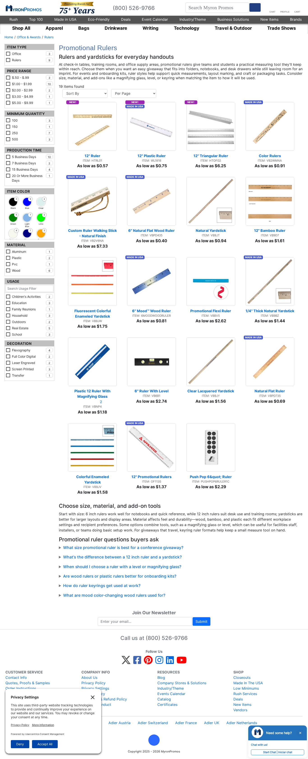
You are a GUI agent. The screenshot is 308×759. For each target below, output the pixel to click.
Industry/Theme (192, 19)
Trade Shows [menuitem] (281, 28)
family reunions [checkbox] (31, 309)
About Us (89, 677)
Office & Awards (29, 37)
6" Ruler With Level (151, 391)
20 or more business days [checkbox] (31, 178)
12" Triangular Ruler (210, 156)
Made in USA (65, 19)
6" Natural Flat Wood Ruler (151, 230)
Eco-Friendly (99, 19)
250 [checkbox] (31, 133)
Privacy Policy (93, 683)
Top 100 (36, 19)
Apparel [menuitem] (54, 28)
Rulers (48, 37)
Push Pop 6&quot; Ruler (211, 476)
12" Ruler (92, 156)
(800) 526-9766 (167, 638)
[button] (154, 740)
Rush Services (245, 693)
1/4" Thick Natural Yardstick (270, 311)
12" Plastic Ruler (152, 156)
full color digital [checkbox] (31, 356)
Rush (13, 19)
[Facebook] (137, 662)
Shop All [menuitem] (21, 28)
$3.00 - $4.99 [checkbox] (31, 96)
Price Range (19, 71)
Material (16, 245)
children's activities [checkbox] (31, 296)
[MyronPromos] (23, 8)
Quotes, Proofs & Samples (27, 683)
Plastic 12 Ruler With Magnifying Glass (92, 394)
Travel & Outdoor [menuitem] (233, 28)
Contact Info (16, 677)
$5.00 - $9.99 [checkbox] (31, 103)
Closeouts (242, 677)
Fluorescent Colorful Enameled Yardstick (93, 314)
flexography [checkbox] (31, 350)
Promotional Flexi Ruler (210, 311)
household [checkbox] (31, 315)
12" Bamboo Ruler (269, 230)
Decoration (19, 343)
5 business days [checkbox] (31, 157)
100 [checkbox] (31, 120)
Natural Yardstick (211, 230)
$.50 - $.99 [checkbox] (31, 77)
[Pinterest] (148, 662)
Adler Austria (119, 723)
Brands (296, 19)
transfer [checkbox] (31, 375)
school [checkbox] (31, 334)
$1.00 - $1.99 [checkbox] (31, 84)
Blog (161, 677)
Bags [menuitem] (83, 28)
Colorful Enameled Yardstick (93, 479)
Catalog (164, 699)
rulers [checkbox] (31, 60)
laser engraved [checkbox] (31, 363)
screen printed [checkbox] (31, 369)
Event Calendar (155, 19)
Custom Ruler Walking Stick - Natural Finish (92, 233)
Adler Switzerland (153, 723)
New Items (269, 19)
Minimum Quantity (26, 113)
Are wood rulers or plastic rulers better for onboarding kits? (119, 576)
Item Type (17, 47)
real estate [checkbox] (31, 328)
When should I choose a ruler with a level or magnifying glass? (122, 566)
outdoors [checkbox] (31, 322)
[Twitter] (126, 662)
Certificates (167, 704)
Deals (126, 19)
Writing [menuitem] (151, 28)
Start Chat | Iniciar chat (277, 752)
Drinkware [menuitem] (116, 28)
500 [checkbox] (31, 139)
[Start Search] (255, 7)
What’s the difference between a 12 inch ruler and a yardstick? (122, 557)
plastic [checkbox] (31, 258)
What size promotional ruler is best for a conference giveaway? (123, 547)
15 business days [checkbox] (31, 169)
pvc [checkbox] (31, 264)
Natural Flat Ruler (270, 391)
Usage (13, 281)
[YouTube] (181, 662)
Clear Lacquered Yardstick (210, 391)
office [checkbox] (31, 54)
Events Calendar (171, 693)
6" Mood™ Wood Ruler (151, 311)
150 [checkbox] (31, 127)
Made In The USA (248, 683)
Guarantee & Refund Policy (104, 699)
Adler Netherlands (241, 723)
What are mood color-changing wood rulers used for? (114, 595)
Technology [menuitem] (186, 28)
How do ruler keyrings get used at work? (101, 585)
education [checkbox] (31, 303)
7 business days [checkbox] (31, 163)
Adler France (186, 723)
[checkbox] (13, 201)
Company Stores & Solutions (181, 683)
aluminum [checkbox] (31, 251)
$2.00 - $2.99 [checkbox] (31, 90)
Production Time (24, 150)
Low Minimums (246, 688)
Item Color (18, 191)
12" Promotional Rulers (151, 476)
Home (9, 37)
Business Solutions (233, 19)
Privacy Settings (95, 688)
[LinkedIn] (170, 662)
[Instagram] (159, 662)
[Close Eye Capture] (300, 733)
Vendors (240, 710)
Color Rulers (270, 156)
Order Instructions (20, 688)
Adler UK (211, 723)
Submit (201, 621)
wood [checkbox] (31, 270)
